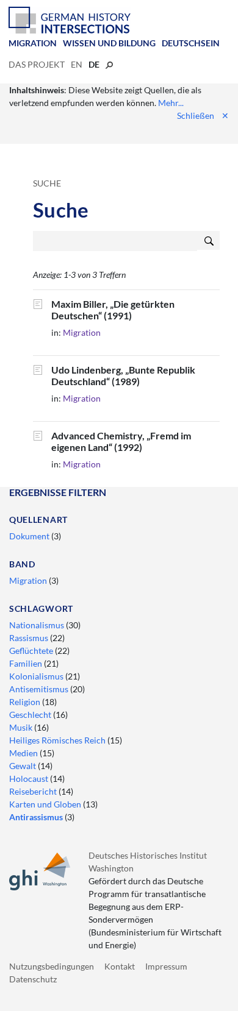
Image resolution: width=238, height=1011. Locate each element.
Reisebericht (34, 791)
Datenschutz (33, 979)
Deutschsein (191, 43)
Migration (33, 43)
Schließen (203, 115)
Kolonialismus (37, 676)
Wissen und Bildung (109, 43)
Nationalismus (37, 625)
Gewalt (23, 766)
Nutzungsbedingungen (51, 966)
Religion (25, 702)
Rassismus (29, 638)
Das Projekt (37, 64)
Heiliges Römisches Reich (58, 740)
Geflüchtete (32, 650)
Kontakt (119, 966)
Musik (21, 727)
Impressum (166, 966)
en (76, 64)
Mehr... (171, 103)
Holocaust (29, 778)
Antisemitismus (39, 689)
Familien (26, 663)
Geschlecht (31, 714)
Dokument (30, 536)
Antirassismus (37, 817)
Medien (24, 753)
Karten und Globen (46, 804)
